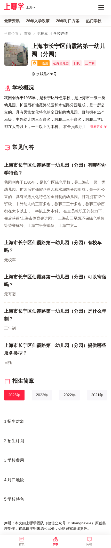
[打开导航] (101, 7)
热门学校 (93, 21)
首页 (27, 33)
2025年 (14, 395)
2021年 (97, 395)
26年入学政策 (38, 21)
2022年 (70, 395)
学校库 (42, 33)
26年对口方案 (68, 21)
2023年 (42, 395)
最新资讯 (12, 21)
